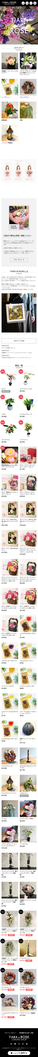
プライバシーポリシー (10, 1033)
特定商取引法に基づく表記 (26, 1033)
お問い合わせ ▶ (19, 259)
